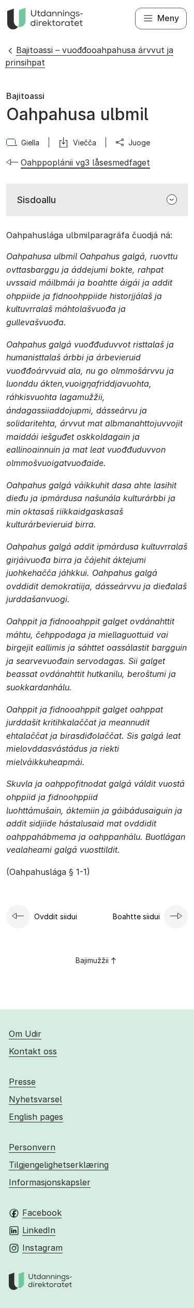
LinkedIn (38, 1230)
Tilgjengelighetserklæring (59, 1165)
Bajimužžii (92, 960)
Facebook (42, 1212)
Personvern (32, 1147)
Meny (168, 18)
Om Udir (25, 1034)
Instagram (42, 1248)
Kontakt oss (33, 1051)
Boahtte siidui (136, 916)
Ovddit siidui (55, 916)
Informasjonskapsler (50, 1182)
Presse (22, 1082)
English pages (36, 1117)
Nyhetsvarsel (35, 1099)
